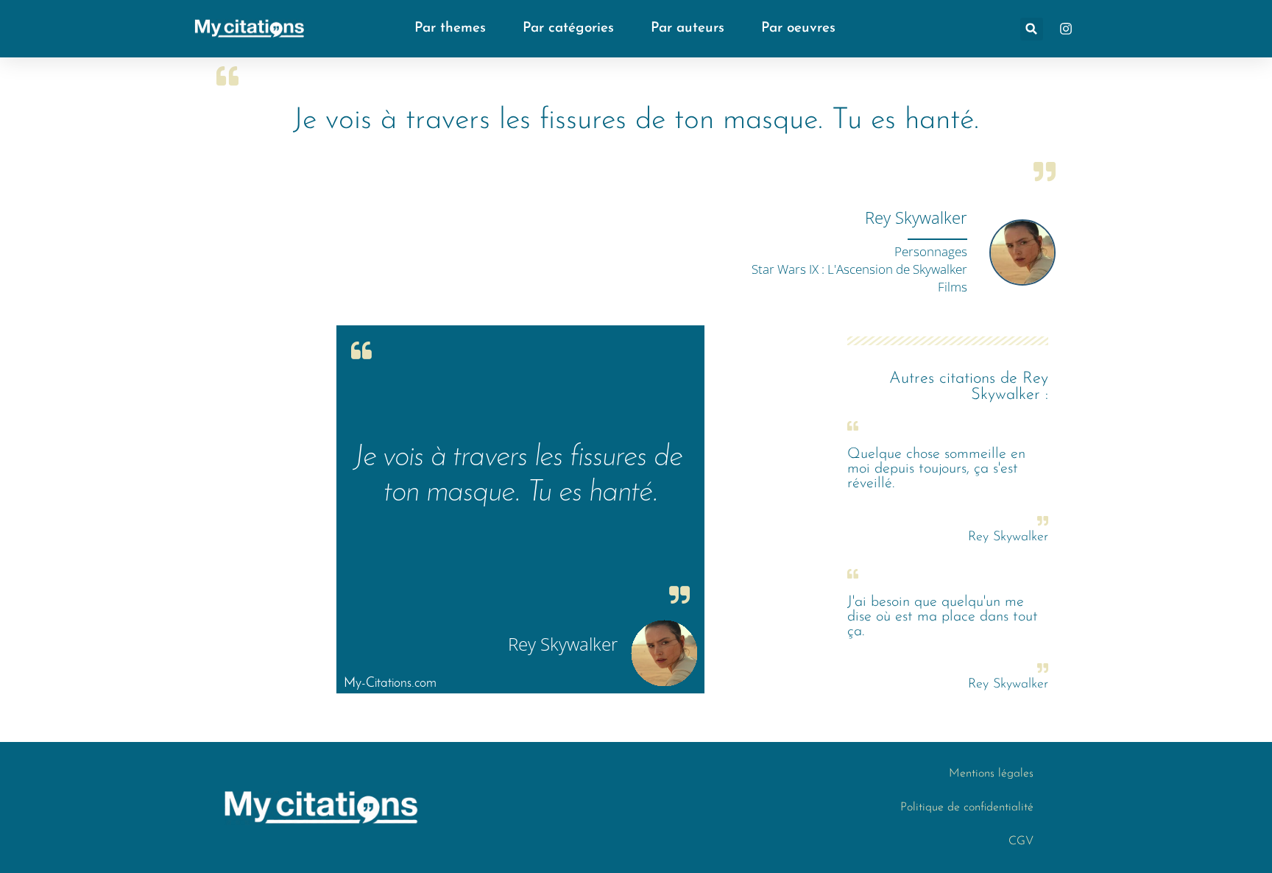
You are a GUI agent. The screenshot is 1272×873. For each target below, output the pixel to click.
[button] (1031, 29)
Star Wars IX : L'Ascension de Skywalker (859, 269)
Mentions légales (991, 774)
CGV (1021, 841)
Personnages (930, 251)
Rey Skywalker (916, 217)
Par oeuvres (798, 28)
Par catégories (568, 28)
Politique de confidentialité (967, 807)
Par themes (450, 28)
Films (952, 286)
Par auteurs (687, 28)
